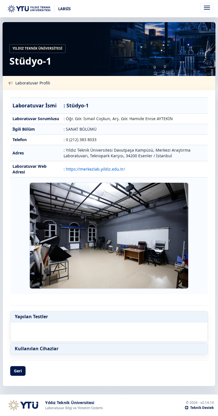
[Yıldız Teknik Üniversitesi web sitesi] (23, 405)
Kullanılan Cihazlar (36, 348)
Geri (18, 370)
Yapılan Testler (31, 316)
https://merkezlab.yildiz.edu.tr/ (95, 169)
